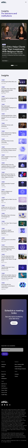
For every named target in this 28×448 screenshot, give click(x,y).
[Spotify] (7, 405)
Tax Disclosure (4, 388)
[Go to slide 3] (17, 65)
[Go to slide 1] (12, 65)
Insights (3, 376)
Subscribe (5, 353)
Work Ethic (3, 374)
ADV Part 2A (4, 383)
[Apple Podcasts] (10, 405)
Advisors (3, 366)
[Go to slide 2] (15, 65)
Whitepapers (4, 378)
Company (17, 374)
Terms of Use (4, 392)
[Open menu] (26, 2)
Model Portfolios (18, 366)
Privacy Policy (4, 390)
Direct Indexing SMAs (19, 364)
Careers (16, 376)
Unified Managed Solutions (20, 368)
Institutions (3, 364)
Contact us (14, 323)
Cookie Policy (4, 394)
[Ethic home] (3, 2)
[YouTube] (4, 404)
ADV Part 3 (3, 386)
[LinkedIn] (2, 405)
